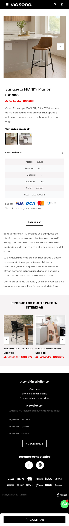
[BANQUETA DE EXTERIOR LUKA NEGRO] (19, 330)
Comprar (37, 520)
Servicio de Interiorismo (34, 393)
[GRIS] (25, 139)
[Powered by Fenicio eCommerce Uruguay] (62, 495)
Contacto (34, 389)
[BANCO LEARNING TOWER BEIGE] (50, 330)
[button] (60, 46)
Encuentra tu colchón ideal (34, 398)
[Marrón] (11, 139)
